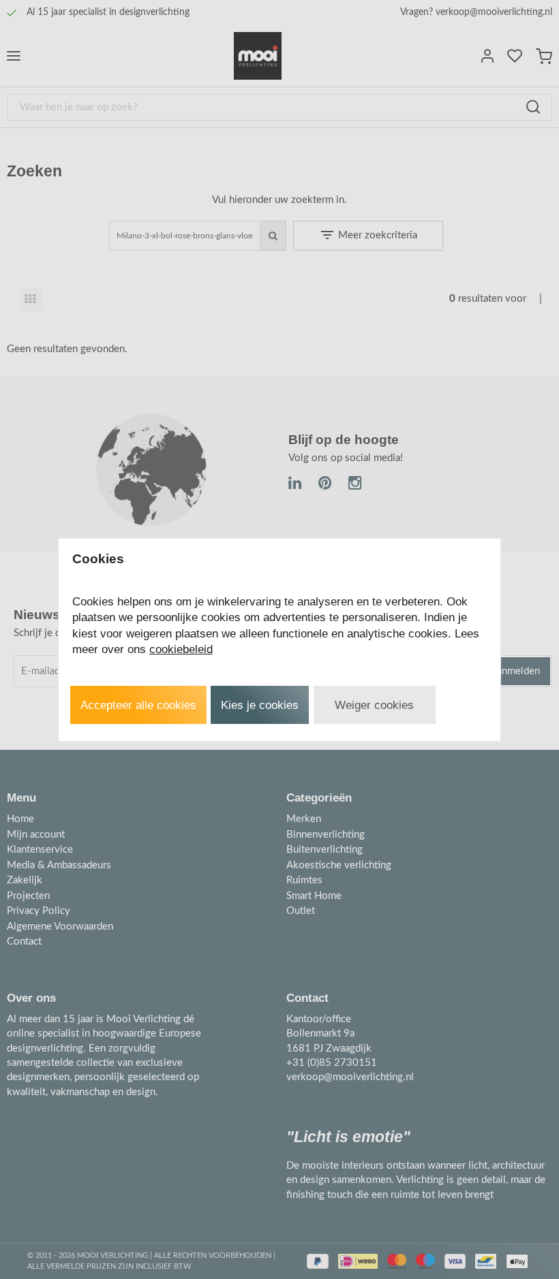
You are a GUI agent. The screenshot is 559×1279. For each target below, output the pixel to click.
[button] (138, 705)
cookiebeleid (181, 649)
